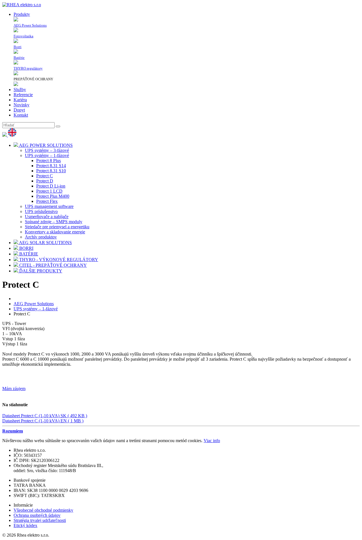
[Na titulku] (21, 4)
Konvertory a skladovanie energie (55, 231)
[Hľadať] (58, 126)
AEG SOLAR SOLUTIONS (45, 242)
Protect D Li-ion (50, 186)
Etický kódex (25, 525)
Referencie (23, 94)
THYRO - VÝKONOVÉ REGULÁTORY (58, 259)
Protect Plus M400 (52, 196)
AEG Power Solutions (34, 303)
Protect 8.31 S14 (51, 165)
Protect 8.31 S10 (51, 170)
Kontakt (21, 115)
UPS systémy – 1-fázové (47, 155)
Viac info (212, 440)
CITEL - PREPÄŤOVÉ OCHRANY (52, 265)
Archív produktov (41, 236)
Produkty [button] (22, 14)
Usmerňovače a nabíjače (46, 216)
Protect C (44, 175)
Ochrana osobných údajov (37, 515)
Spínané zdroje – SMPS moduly (53, 221)
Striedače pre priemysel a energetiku (57, 226)
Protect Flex (47, 201)
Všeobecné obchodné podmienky (43, 510)
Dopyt (19, 109)
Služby (20, 89)
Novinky (21, 104)
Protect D (44, 180)
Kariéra (20, 99)
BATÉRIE (28, 253)
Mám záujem (13, 388)
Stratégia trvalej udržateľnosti (40, 520)
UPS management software (49, 206)
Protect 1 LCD (49, 191)
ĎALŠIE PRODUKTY (40, 270)
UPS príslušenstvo (41, 211)
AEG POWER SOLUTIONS (45, 145)
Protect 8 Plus (48, 160)
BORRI (25, 248)
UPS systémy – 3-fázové (47, 150)
